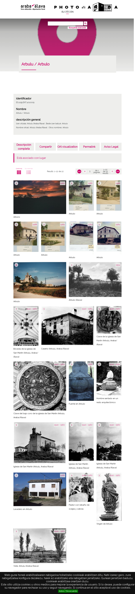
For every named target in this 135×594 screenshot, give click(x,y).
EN (71, 12)
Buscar (85, 23)
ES (67, 11)
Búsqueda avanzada (77, 28)
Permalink (89, 146)
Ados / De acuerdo (68, 591)
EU (63, 12)
